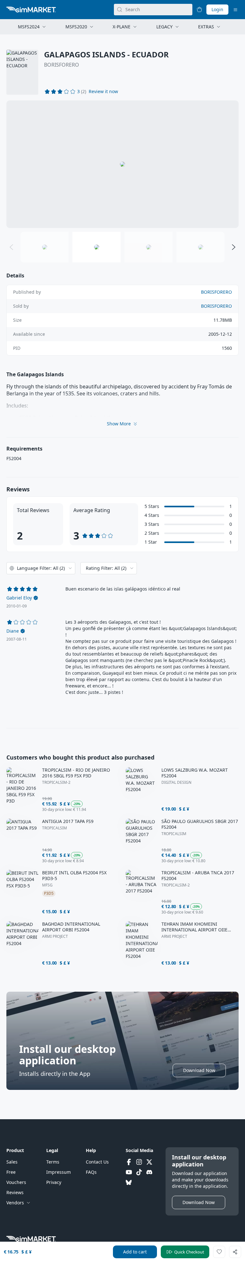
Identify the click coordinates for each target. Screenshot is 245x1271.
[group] (122, 164)
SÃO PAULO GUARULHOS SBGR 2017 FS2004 (199, 824)
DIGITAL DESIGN (176, 782)
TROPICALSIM (54, 828)
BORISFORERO (61, 65)
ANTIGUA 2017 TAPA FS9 (67, 821)
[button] (103, 91)
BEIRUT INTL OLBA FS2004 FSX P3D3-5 (74, 875)
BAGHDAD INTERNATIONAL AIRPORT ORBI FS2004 (71, 927)
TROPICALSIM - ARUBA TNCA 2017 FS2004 (197, 875)
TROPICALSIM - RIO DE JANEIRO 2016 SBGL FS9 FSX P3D (76, 773)
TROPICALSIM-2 (56, 782)
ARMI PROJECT (55, 936)
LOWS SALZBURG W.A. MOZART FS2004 (194, 773)
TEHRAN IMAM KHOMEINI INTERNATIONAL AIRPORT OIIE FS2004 (194, 927)
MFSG (47, 885)
